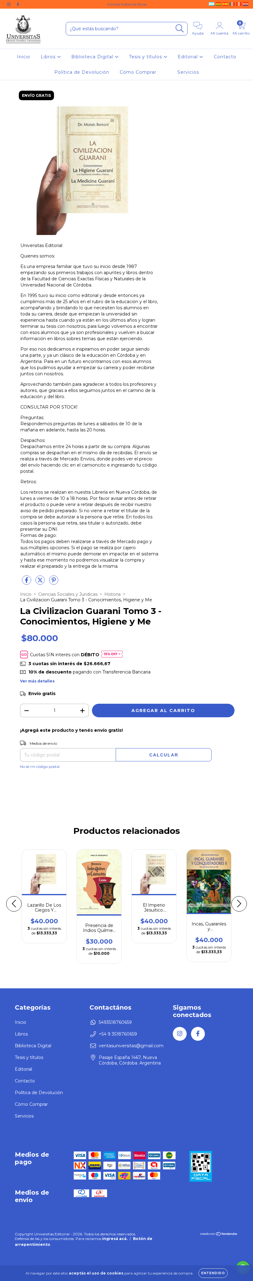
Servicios (188, 72)
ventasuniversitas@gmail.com (131, 1045)
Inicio (23, 57)
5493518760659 (115, 1022)
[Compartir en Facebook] (27, 582)
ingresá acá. (114, 1238)
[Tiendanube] (219, 1234)
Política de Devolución (81, 72)
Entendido (213, 1273)
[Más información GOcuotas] (112, 654)
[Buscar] (179, 28)
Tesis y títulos (146, 57)
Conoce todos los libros (127, 4)
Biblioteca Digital (93, 57)
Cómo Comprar (138, 72)
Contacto (225, 57)
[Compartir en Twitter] (40, 582)
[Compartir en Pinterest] (53, 582)
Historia (112, 594)
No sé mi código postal (40, 766)
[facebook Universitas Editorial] (18, 4)
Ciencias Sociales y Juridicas (67, 594)
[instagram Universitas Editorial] (9, 4)
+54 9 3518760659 (118, 1034)
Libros (49, 57)
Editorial (188, 57)
